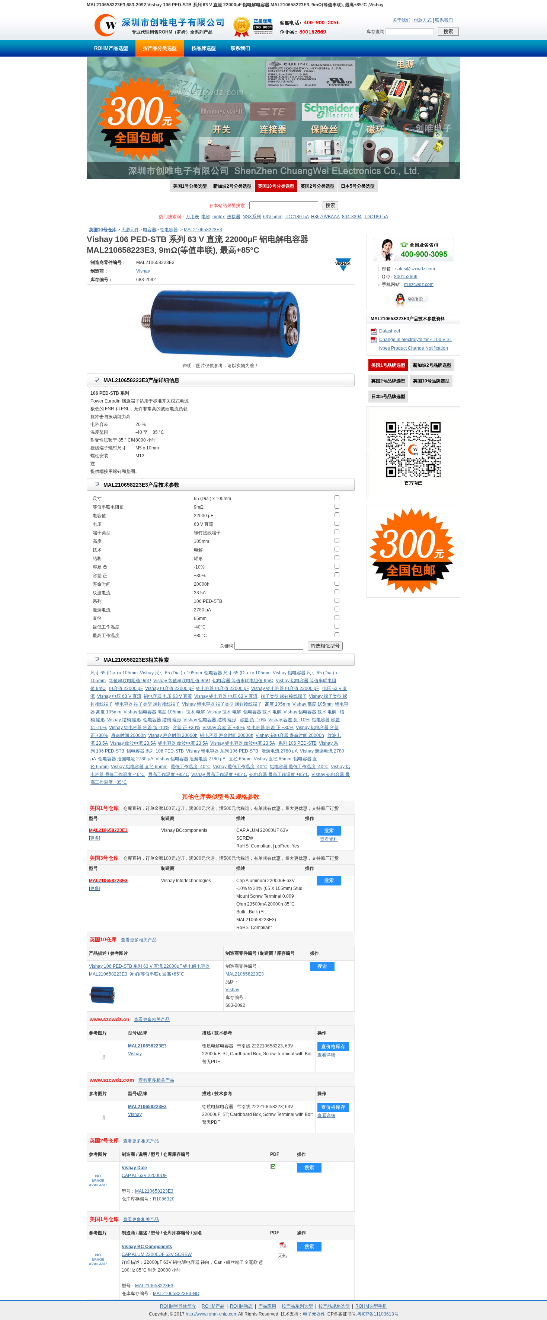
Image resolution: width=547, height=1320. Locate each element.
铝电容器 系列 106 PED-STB (155, 751)
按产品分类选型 (160, 48)
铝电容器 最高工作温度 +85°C (279, 774)
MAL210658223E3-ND (176, 1293)
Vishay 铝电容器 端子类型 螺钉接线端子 (222, 704)
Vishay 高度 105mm (312, 704)
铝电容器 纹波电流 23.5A (183, 743)
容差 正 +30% (186, 727)
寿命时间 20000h (128, 735)
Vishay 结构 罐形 (124, 719)
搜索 (329, 830)
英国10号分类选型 (276, 186)
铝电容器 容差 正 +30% (270, 727)
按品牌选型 (204, 48)
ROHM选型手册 (371, 1306)
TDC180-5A (297, 216)
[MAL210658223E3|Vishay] (104, 1070)
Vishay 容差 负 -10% (289, 719)
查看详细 (326, 1054)
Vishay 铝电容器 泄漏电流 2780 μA (190, 758)
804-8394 (352, 216)
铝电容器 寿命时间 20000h (226, 735)
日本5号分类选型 (358, 186)
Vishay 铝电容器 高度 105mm (153, 712)
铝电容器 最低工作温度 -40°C (299, 766)
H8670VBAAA (325, 216)
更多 (94, 838)
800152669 (406, 276)
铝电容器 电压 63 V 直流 (168, 696)
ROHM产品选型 (111, 48)
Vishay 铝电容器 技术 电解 (310, 712)
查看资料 (329, 839)
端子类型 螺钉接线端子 (284, 696)
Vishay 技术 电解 (224, 712)
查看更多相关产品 (139, 939)
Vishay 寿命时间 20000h (173, 735)
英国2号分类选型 (318, 186)
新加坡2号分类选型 (232, 186)
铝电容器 (169, 229)
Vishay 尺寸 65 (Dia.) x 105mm (171, 672)
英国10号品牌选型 (431, 381)
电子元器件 (314, 1314)
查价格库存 (333, 1046)
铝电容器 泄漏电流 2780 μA (125, 758)
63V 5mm (272, 216)
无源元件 (130, 229)
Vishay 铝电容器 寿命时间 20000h (290, 735)
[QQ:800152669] (413, 307)
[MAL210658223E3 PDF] (282, 1246)
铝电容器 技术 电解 (262, 712)
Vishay (232, 989)
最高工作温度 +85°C (168, 774)
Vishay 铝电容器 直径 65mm (139, 766)
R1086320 (164, 1199)
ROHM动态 (241, 1306)
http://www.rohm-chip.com (211, 1314)
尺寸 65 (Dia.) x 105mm (114, 672)
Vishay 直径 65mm (272, 758)
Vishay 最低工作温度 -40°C (240, 766)
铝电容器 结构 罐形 (162, 719)
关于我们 (401, 20)
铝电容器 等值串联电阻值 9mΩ (243, 680)
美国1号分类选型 (190, 186)
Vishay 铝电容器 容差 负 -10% (139, 727)
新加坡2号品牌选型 (432, 365)
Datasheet (389, 331)
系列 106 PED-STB (297, 743)
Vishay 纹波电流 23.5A (133, 743)
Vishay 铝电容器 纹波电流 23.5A (242, 743)
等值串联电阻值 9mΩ (130, 680)
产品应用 (267, 1306)
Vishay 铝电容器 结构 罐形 (209, 719)
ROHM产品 (213, 1306)
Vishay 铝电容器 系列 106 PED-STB (222, 751)
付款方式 (423, 20)
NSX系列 (252, 216)
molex (218, 216)
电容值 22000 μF (126, 688)
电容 (205, 216)
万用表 (192, 216)
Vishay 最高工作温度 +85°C (219, 774)
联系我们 (444, 20)
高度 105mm (277, 704)
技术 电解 (195, 712)
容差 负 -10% (253, 719)
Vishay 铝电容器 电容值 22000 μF (285, 688)
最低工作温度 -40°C (191, 766)
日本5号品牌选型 (388, 396)
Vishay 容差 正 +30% (223, 727)
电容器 (149, 229)
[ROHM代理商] (106, 38)
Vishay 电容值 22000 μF (169, 688)
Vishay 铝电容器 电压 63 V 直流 (225, 696)
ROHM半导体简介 (178, 1306)
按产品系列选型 (297, 1306)
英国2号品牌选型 (388, 381)
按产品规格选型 (334, 1306)
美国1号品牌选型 (388, 365)
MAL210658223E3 (203, 229)
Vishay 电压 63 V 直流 (119, 696)
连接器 (233, 216)
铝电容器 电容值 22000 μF (222, 688)
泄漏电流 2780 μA (280, 751)
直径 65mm (240, 758)
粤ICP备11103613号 (378, 1314)
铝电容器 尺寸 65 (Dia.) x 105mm (237, 672)
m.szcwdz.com (419, 284)
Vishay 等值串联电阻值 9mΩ (181, 680)
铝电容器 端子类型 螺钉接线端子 (147, 704)
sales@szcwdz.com (415, 268)
